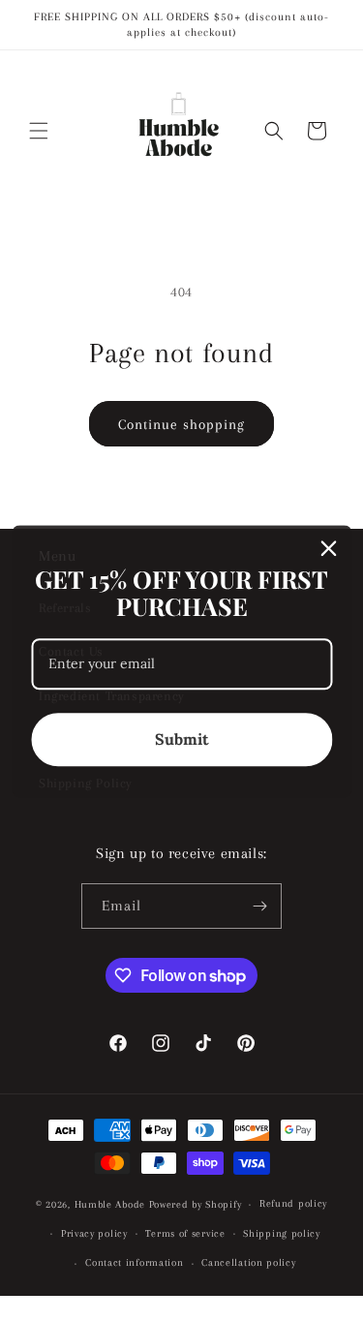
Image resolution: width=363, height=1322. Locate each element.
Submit (182, 739)
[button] (38, 130)
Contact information (134, 1262)
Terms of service (185, 1233)
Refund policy (293, 1203)
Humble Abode (110, 1204)
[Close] (328, 548)
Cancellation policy (248, 1262)
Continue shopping (181, 424)
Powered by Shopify (195, 1204)
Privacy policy (94, 1233)
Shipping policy (281, 1233)
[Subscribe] (259, 906)
